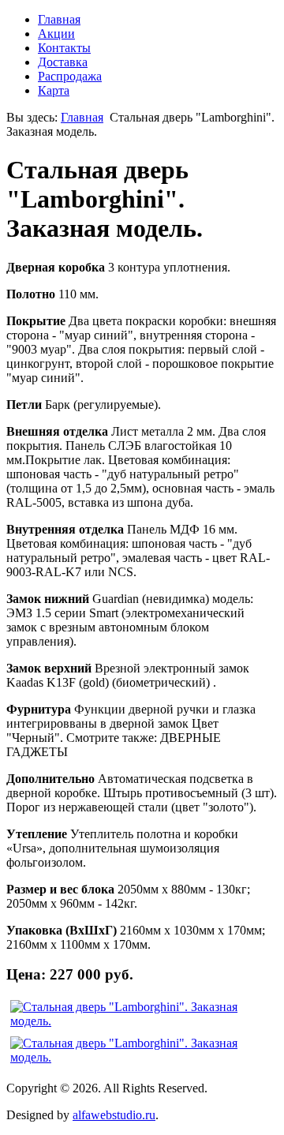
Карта (53, 90)
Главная (59, 19)
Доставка (63, 62)
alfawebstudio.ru (114, 1115)
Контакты (64, 47)
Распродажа (70, 76)
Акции (56, 33)
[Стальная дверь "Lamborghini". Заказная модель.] (142, 1014)
